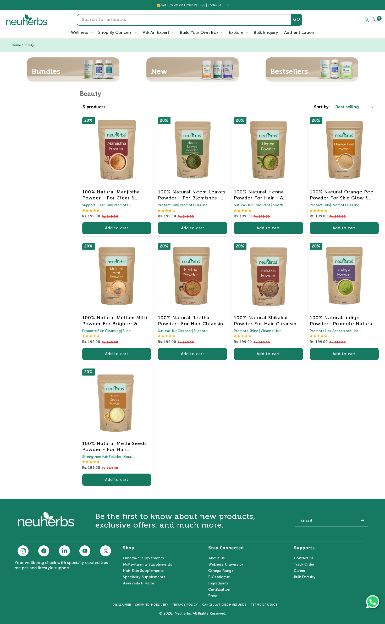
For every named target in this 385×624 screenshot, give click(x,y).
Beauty (29, 45)
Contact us (304, 558)
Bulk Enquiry (305, 577)
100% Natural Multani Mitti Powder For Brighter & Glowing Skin (114, 321)
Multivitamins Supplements (147, 564)
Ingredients (218, 583)
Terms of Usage (264, 604)
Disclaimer (122, 604)
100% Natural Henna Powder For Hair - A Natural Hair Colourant (262, 195)
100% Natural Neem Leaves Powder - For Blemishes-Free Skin (192, 195)
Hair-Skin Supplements (143, 570)
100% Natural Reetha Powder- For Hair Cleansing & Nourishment (192, 321)
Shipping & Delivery (151, 604)
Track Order (304, 564)
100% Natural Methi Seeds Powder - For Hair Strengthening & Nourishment (114, 447)
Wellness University (225, 564)
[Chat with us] (372, 601)
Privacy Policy (185, 604)
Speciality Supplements (144, 577)
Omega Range (221, 570)
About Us (216, 558)
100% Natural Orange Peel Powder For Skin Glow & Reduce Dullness (342, 195)
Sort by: (322, 106)
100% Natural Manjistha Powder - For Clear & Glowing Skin (111, 195)
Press (213, 596)
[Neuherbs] (26, 20)
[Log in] (367, 19)
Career (299, 570)
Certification (219, 589)
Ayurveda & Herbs (139, 583)
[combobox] (189, 20)
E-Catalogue (219, 577)
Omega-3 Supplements (143, 558)
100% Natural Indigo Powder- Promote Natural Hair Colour (342, 321)
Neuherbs (182, 613)
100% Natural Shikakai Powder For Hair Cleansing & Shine (267, 321)
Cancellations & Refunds (224, 604)
